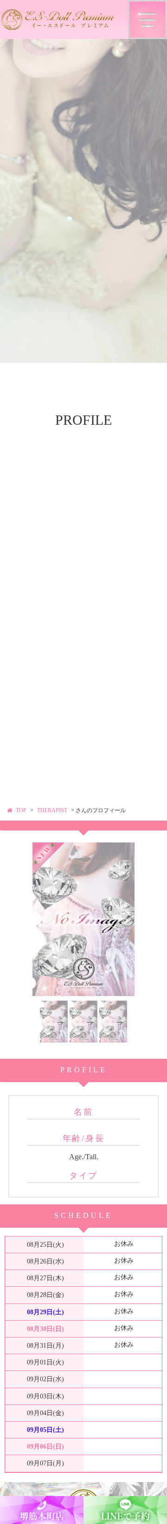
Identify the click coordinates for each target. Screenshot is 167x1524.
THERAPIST (52, 810)
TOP (21, 810)
